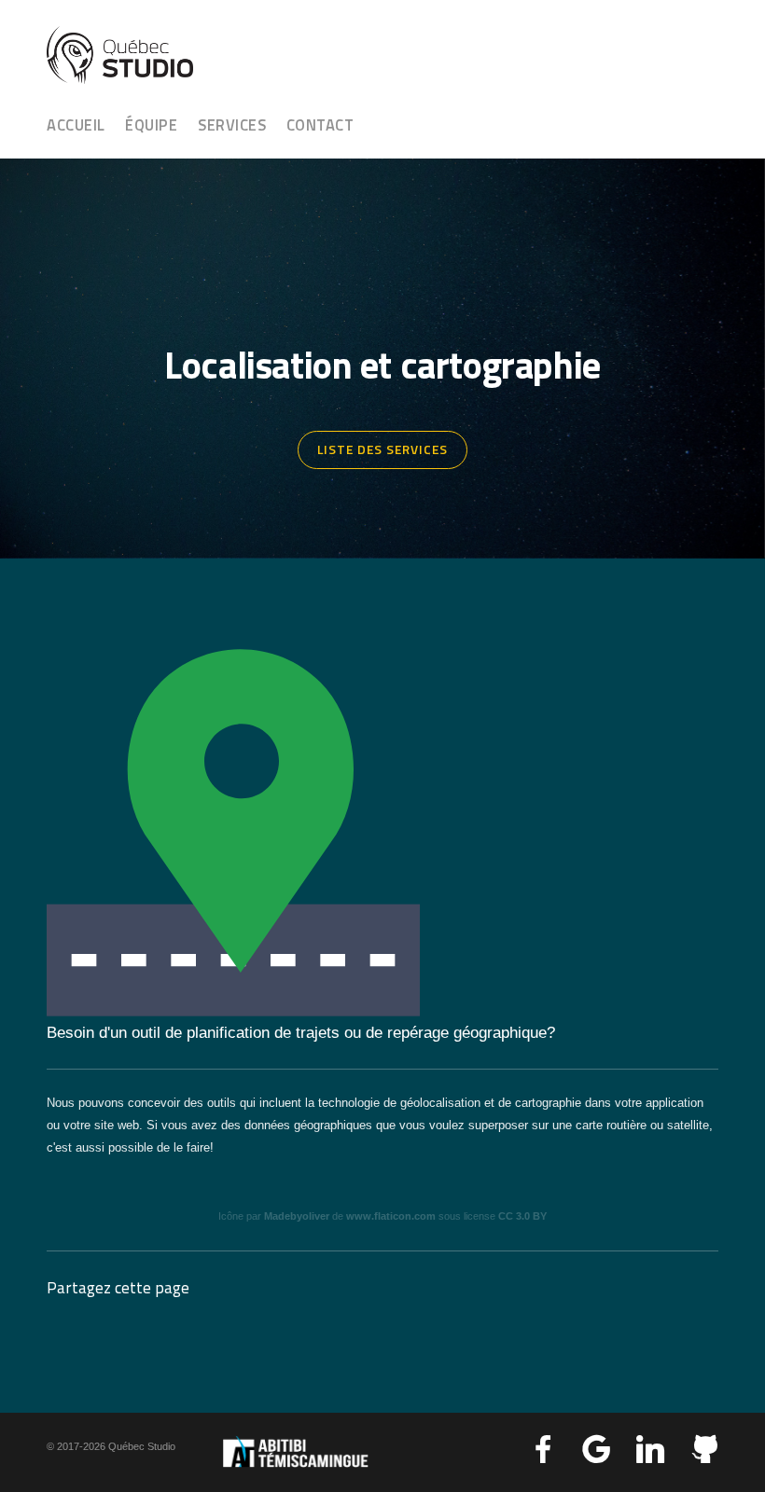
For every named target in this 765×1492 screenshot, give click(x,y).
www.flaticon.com (391, 1216)
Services (232, 124)
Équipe (151, 124)
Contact (320, 124)
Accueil (76, 124)
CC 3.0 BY (522, 1216)
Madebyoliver (296, 1216)
